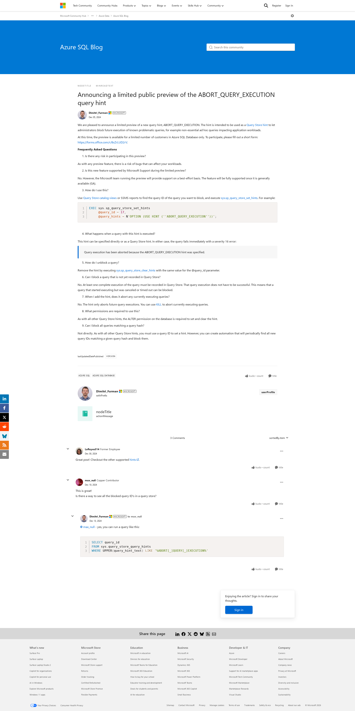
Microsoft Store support (91, 665)
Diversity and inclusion (288, 682)
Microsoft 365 (184, 671)
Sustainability (284, 694)
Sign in (238, 610)
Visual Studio (235, 694)
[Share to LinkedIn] (177, 633)
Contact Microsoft (186, 705)
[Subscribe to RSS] (208, 633)
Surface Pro (35, 653)
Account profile (88, 653)
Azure (231, 653)
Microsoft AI (183, 653)
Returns (84, 671)
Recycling (279, 705)
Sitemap (170, 705)
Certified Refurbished (90, 682)
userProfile (268, 392)
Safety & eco (265, 705)
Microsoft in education (140, 653)
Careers (281, 653)
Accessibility (283, 688)
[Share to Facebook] (183, 633)
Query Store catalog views (100, 198)
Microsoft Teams (185, 682)
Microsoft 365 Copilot (187, 688)
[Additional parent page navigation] (92, 15)
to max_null (135, 516)
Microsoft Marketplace (239, 682)
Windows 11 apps (37, 694)
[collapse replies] (68, 449)
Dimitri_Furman (98, 112)
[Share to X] (190, 633)
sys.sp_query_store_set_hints (239, 198)
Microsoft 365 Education (141, 671)
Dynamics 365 (184, 665)
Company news (285, 665)
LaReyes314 (92, 449)
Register (276, 5)
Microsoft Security (186, 659)
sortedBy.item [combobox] (277, 438)
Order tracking (87, 676)
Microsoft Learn (236, 665)
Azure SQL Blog (120, 15)
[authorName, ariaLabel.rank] (82, 114)
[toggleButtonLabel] (292, 15)
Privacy (202, 705)
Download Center (89, 659)
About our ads (294, 705)
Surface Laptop (36, 659)
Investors (282, 676)
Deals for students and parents (144, 688)
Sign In (289, 5)
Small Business (184, 694)
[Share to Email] (214, 633)
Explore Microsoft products (42, 688)
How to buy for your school (142, 676)
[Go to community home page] (63, 5)
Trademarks (249, 705)
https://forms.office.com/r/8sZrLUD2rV (102, 142)
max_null (90, 480)
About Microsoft (285, 659)
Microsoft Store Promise (92, 688)
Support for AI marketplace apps (243, 671)
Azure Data (104, 15)
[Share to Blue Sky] (202, 633)
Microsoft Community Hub (73, 15)
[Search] (266, 5)
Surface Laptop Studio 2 (40, 665)
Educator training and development (146, 682)
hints (133, 459)
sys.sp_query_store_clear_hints (135, 270)
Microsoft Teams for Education (143, 665)
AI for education (137, 694)
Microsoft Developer (238, 659)
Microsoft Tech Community (241, 676)
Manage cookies (217, 705)
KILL (159, 304)
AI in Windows (36, 682)
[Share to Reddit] (196, 633)
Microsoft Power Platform (189, 676)
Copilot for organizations (41, 671)
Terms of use (234, 705)
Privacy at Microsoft (287, 671)
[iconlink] (85, 413)
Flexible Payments (89, 694)
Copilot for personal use (40, 676)
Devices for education (140, 659)
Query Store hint (257, 125)
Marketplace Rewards (239, 688)
